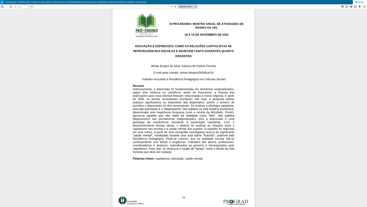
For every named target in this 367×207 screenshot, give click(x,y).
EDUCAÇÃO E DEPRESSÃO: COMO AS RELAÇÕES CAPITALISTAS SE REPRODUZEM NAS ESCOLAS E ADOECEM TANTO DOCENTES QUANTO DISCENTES (76, 2)
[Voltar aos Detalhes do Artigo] (2, 2)
